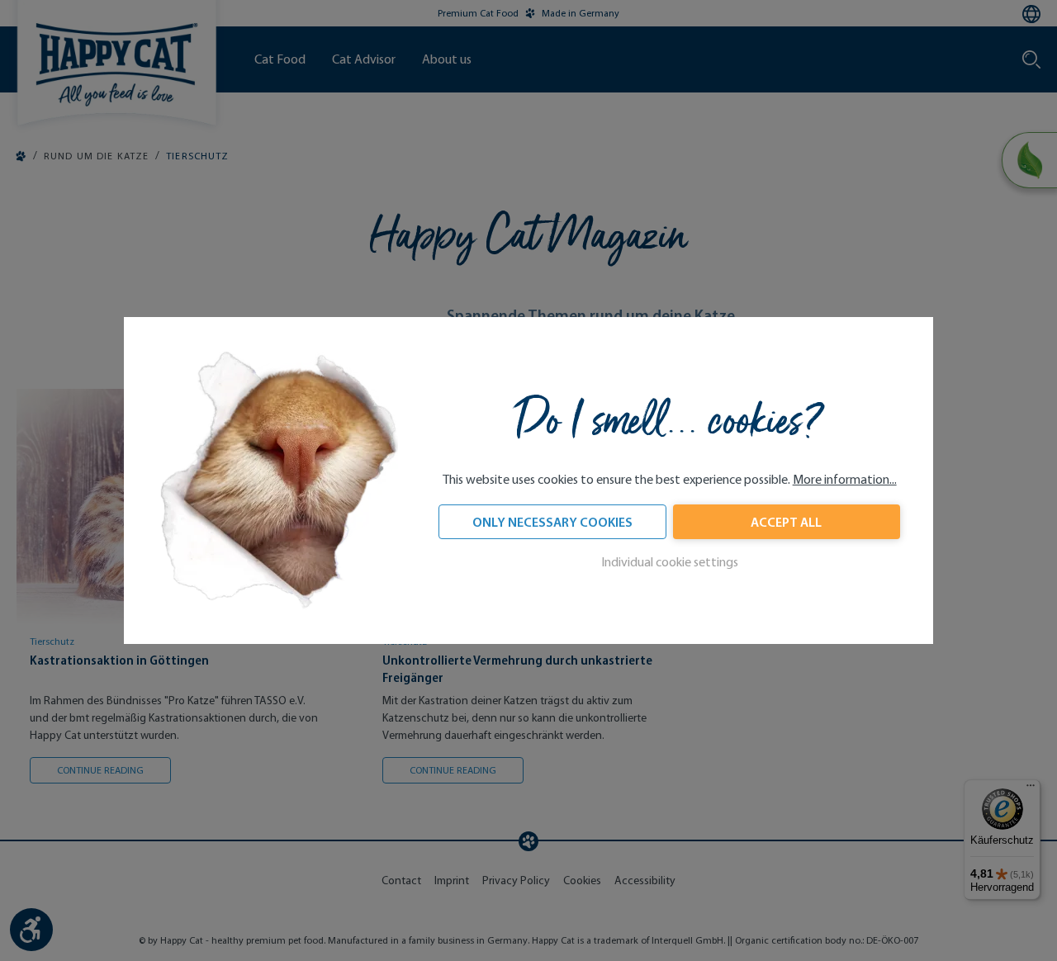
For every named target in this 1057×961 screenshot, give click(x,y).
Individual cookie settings (669, 562)
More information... (845, 479)
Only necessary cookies (552, 522)
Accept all (786, 522)
